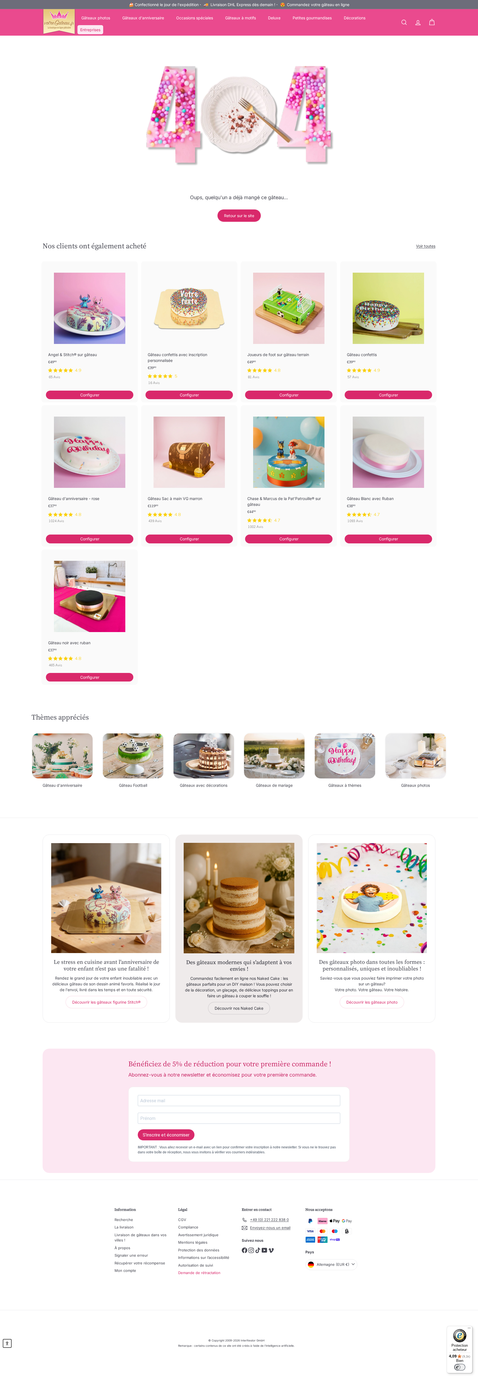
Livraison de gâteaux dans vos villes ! (141, 1238)
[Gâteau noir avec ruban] (90, 611)
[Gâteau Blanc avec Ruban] (388, 467)
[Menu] (469, 1329)
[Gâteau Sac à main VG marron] (189, 467)
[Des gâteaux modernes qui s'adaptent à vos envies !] (239, 898)
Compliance (188, 1227)
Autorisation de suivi (195, 1265)
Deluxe (274, 17)
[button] (7, 1343)
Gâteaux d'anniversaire (143, 17)
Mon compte (125, 1270)
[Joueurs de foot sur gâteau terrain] (289, 323)
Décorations (354, 17)
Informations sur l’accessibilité (203, 1257)
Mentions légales (192, 1242)
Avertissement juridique (198, 1235)
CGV (182, 1219)
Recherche (124, 1219)
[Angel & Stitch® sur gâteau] (90, 323)
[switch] (459, 1367)
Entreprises (90, 29)
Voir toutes (425, 246)
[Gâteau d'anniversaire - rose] (90, 467)
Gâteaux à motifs (240, 17)
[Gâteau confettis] (388, 323)
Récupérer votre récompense (140, 1263)
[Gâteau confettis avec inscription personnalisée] (189, 326)
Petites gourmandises (312, 17)
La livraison (124, 1227)
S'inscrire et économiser (166, 1135)
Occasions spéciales (194, 17)
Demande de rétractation (199, 1272)
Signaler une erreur (131, 1255)
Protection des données (198, 1250)
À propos (122, 1248)
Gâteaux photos (95, 17)
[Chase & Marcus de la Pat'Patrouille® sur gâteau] (289, 470)
